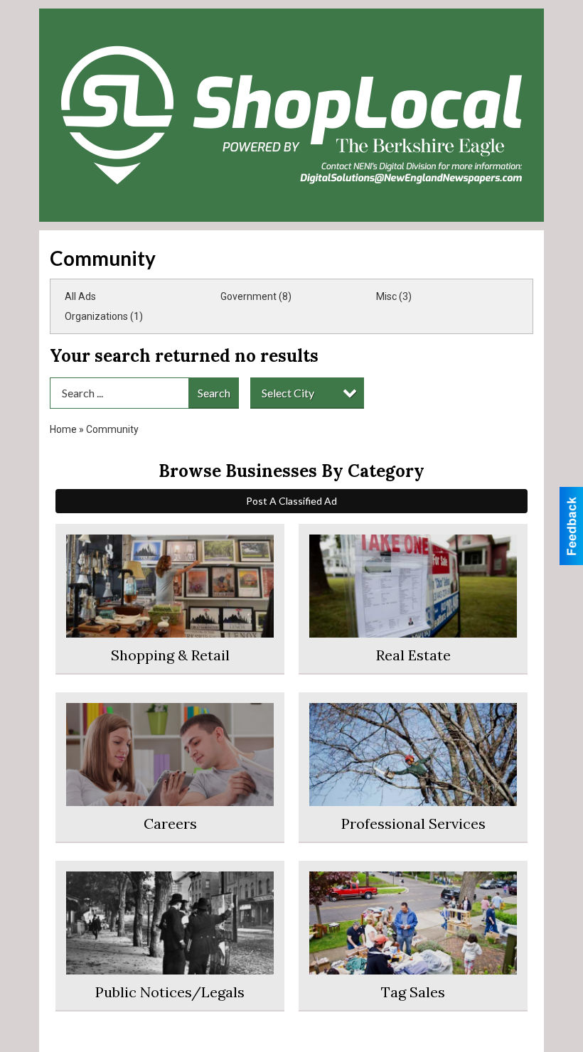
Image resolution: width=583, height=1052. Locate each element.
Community (112, 429)
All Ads (80, 296)
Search (214, 392)
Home (63, 429)
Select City (288, 392)
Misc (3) (394, 296)
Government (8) (256, 296)
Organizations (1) (104, 316)
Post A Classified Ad (291, 501)
